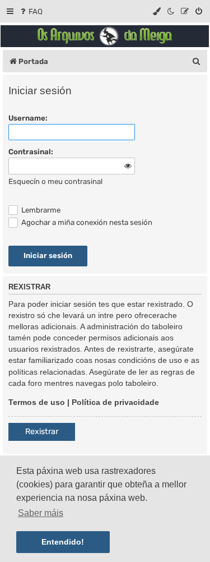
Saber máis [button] (40, 513)
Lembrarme (40, 210)
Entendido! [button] (62, 541)
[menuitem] (30, 11)
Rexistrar (41, 431)
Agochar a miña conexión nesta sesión (86, 222)
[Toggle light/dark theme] (171, 11)
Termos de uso (36, 402)
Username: (28, 118)
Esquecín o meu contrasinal (55, 181)
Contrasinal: (30, 152)
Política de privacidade (115, 402)
